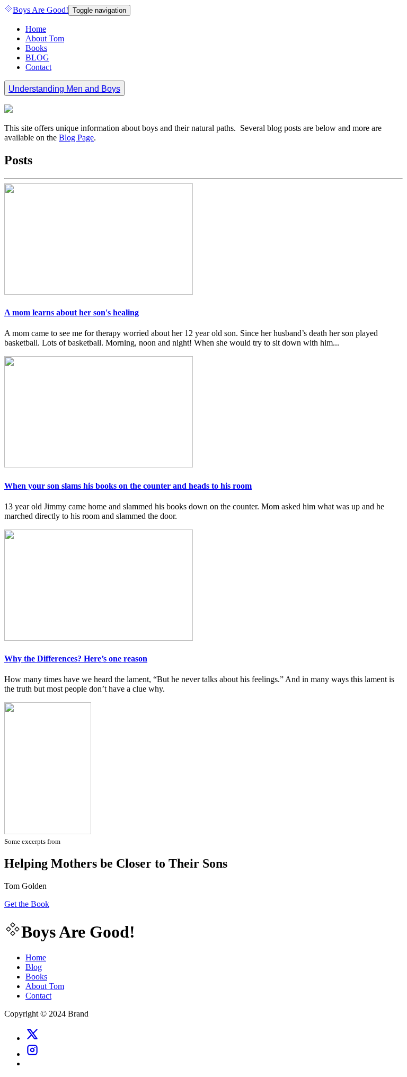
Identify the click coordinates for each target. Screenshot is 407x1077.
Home (35, 28)
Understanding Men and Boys (64, 88)
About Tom (44, 38)
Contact (38, 67)
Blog (33, 967)
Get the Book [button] (26, 903)
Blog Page (76, 137)
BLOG (37, 57)
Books (36, 47)
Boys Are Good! (40, 9)
